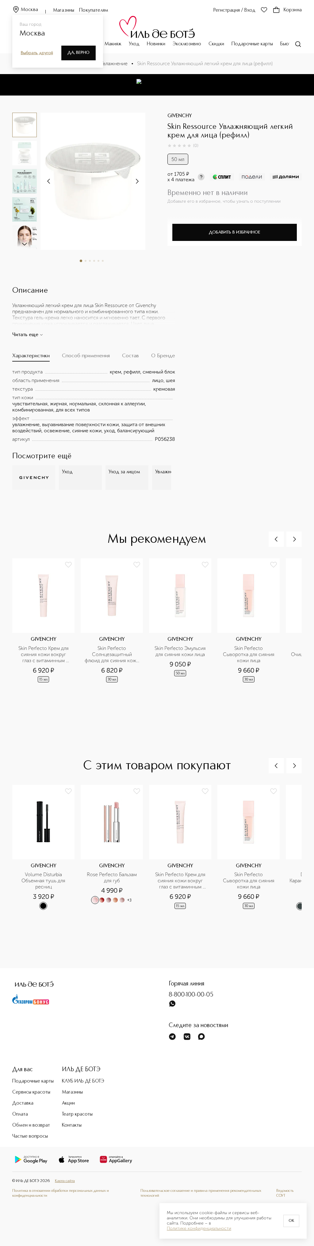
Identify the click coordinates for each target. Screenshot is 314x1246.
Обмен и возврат (31, 1125)
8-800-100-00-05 (191, 995)
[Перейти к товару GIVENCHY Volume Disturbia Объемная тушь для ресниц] (46, 855)
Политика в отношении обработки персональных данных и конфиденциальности (60, 1193)
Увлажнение (114, 63)
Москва (29, 9)
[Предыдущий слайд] (276, 539)
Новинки (156, 44)
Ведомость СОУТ (284, 1193)
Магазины (63, 10)
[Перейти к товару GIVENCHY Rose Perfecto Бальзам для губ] (115, 855)
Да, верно (78, 53)
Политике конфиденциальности (199, 1228)
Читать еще (25, 334)
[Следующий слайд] (24, 244)
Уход (134, 44)
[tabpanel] (93, 405)
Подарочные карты (252, 44)
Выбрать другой (37, 53)
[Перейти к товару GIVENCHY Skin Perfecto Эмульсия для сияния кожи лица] (183, 628)
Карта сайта (65, 1181)
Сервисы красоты (31, 1092)
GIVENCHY (179, 116)
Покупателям (93, 10)
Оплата (20, 1114)
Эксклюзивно (187, 44)
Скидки (216, 44)
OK (291, 1221)
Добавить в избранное (234, 232)
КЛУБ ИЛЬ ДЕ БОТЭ (83, 1081)
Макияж (113, 44)
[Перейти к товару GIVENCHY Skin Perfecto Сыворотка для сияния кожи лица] (251, 628)
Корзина (293, 10)
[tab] (31, 357)
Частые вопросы (30, 1136)
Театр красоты (77, 1114)
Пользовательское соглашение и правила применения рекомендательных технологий (200, 1193)
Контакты (72, 1125)
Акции (68, 1103)
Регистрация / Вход (234, 10)
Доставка (22, 1103)
